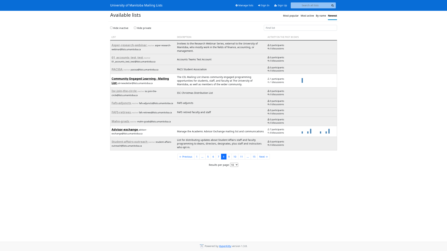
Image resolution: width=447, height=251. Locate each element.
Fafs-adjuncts (122, 103)
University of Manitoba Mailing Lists (136, 5)
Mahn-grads (121, 121)
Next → (263, 156)
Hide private (143, 28)
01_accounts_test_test (128, 57)
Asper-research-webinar (130, 45)
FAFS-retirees (121, 112)
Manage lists (245, 5)
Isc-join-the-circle (124, 91)
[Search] (332, 5)
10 (234, 156)
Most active (307, 15)
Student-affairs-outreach (130, 142)
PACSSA (117, 69)
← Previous (185, 156)
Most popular (291, 15)
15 (254, 156)
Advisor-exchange (125, 129)
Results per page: (219, 164)
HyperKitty (225, 246)
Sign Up (282, 5)
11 (241, 156)
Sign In (264, 5)
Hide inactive (120, 28)
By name (321, 15)
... (202, 156)
